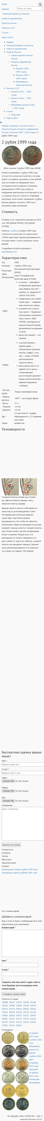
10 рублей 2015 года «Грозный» (33, 1066)
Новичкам (15, 114)
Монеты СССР (8, 28)
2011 (18, 1022)
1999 (18, 1005)
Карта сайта (7, 37)
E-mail (5, 969)
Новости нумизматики (12, 18)
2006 (32, 1008)
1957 (11, 1022)
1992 (25, 1005)
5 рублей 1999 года (19, 872)
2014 (4, 1022)
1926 (32, 1018)
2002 (11, 1012)
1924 (32, 1002)
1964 (32, 1022)
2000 (4, 1002)
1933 (25, 1018)
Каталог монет (27, 125)
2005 (11, 1015)
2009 (25, 1008)
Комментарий (8, 927)
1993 (18, 1008)
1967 (18, 1015)
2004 (32, 1015)
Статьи (5, 32)
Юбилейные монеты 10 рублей (34, 1049)
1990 (4, 1015)
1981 (18, 1025)
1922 (11, 1018)
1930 (4, 1025)
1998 (11, 1005)
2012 (25, 1012)
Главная (9, 42)
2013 (25, 1015)
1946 (4, 1012)
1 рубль (13, 230)
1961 (4, 1005)
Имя (4, 960)
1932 (32, 1012)
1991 (18, 1002)
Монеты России (9, 23)
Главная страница (10, 125)
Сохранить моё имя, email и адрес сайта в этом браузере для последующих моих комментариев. (21, 985)
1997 (32, 1005)
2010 (18, 1012)
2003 (25, 1002)
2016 (25, 1022)
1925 (18, 1018)
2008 (4, 1018)
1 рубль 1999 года (20, 869)
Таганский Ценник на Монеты (15, 13)
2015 (11, 1025)
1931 (11, 1008)
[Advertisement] (22, 455)
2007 (4, 1008)
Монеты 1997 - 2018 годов (22, 132)
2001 (11, 1002)
